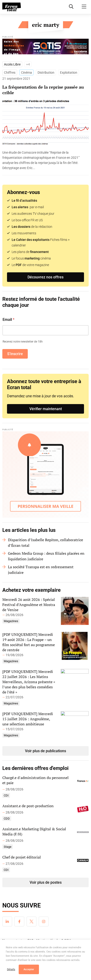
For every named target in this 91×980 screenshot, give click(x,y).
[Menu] (84, 6)
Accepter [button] (29, 969)
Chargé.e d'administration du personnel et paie (35, 780)
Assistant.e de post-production (28, 805)
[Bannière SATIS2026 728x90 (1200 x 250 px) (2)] (45, 48)
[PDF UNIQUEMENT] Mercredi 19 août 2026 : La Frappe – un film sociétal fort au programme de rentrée (28, 642)
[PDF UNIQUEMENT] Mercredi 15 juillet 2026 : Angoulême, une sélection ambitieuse (27, 719)
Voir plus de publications (45, 751)
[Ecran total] (11, 7)
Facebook (19, 921)
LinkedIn (7, 921)
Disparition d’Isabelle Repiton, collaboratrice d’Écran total (45, 542)
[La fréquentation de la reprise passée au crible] (45, 160)
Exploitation (68, 72)
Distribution (46, 72)
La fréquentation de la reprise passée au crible (43, 89)
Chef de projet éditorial (21, 857)
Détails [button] (11, 969)
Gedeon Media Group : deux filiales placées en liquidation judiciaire (46, 556)
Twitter (31, 921)
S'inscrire (15, 354)
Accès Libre (12, 64)
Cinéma (26, 72)
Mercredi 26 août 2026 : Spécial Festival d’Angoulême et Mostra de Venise (28, 604)
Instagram (44, 921)
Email (8, 319)
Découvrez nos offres (45, 277)
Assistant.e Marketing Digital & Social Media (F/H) (34, 831)
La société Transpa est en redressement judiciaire (41, 569)
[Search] (71, 6)
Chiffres (9, 72)
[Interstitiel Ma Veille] (45, 474)
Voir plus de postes (46, 882)
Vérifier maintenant (45, 409)
